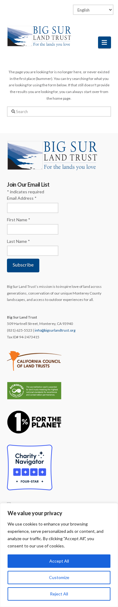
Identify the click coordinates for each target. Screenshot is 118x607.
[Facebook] (41, 7)
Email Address (22, 198)
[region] (59, 555)
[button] (104, 42)
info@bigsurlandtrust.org (55, 330)
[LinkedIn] (53, 7)
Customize (59, 577)
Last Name (18, 241)
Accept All (59, 561)
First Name (18, 219)
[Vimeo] (65, 7)
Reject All (59, 593)
